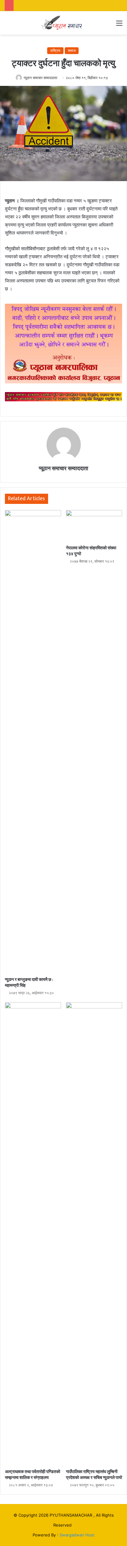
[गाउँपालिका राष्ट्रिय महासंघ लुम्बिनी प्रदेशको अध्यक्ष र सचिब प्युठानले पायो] (94, 1234)
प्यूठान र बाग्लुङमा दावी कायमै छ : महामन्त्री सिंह (29, 982)
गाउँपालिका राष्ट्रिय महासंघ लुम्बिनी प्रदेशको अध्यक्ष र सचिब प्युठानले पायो (94, 1474)
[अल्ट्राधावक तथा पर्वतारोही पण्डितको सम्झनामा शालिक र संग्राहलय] (33, 1234)
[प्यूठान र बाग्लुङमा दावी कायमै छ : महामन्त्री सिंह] (33, 742)
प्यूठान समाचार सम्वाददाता (40, 77)
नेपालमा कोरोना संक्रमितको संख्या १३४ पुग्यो (91, 550)
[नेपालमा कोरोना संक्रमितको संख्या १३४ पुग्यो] (94, 526)
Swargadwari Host (77, 1534)
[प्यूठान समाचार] (63, 22)
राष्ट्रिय (55, 50)
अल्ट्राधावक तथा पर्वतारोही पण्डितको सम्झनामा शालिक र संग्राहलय (32, 1474)
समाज (72, 50)
